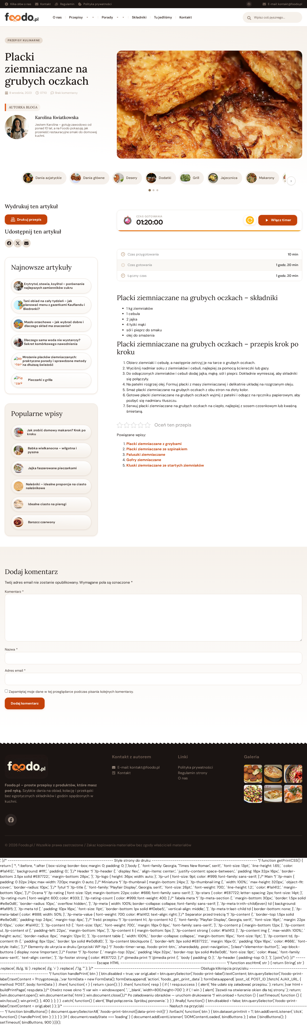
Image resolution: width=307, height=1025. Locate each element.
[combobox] (272, 17)
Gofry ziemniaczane (143, 459)
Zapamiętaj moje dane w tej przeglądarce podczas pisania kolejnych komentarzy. (71, 691)
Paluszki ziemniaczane (145, 454)
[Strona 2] (153, 190)
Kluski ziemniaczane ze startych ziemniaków (165, 465)
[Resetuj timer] (250, 220)
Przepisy (76, 17)
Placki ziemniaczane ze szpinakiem (156, 449)
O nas (57, 17)
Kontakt (185, 17)
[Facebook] (249, 4)
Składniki (139, 17)
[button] (9, 243)
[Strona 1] (149, 190)
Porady (107, 17)
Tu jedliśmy (163, 17)
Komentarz (14, 591)
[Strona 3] (157, 190)
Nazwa (11, 649)
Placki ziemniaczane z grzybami (154, 443)
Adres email (15, 670)
